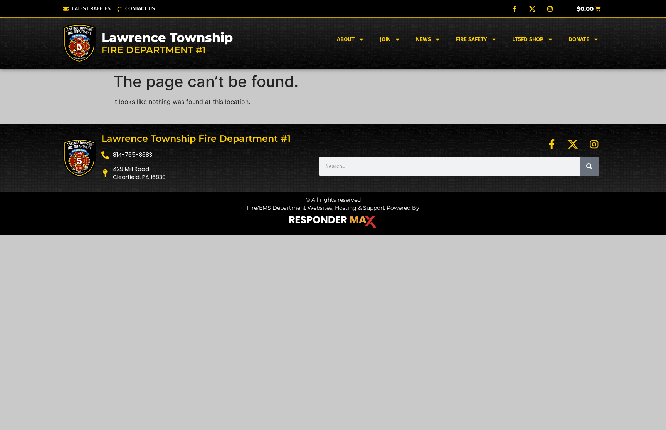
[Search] (589, 166)
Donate (578, 39)
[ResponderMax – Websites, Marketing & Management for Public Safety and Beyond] (333, 222)
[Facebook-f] (514, 9)
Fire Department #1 (153, 49)
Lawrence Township (167, 37)
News (423, 39)
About (346, 39)
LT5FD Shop (527, 39)
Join (385, 39)
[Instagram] (550, 9)
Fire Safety (471, 39)
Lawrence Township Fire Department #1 (196, 138)
